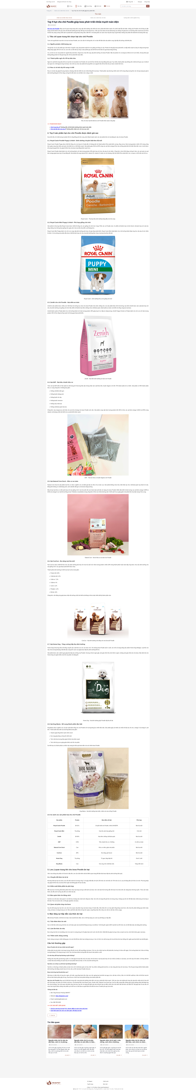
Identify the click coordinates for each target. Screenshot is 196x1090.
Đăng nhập (147, 1)
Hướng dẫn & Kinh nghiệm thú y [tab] (132, 17)
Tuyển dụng (90, 1084)
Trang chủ (49, 10)
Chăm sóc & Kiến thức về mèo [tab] (98, 17)
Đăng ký (140, 1)
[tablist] (98, 18)
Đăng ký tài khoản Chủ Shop (64, 1)
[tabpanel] (98, 539)
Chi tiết (67, 1055)
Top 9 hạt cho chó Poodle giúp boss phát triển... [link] (83, 10)
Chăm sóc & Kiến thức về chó (61, 10)
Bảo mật (105, 1084)
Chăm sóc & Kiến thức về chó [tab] (64, 17)
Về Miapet (89, 1081)
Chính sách (105, 1081)
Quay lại (53, 1015)
